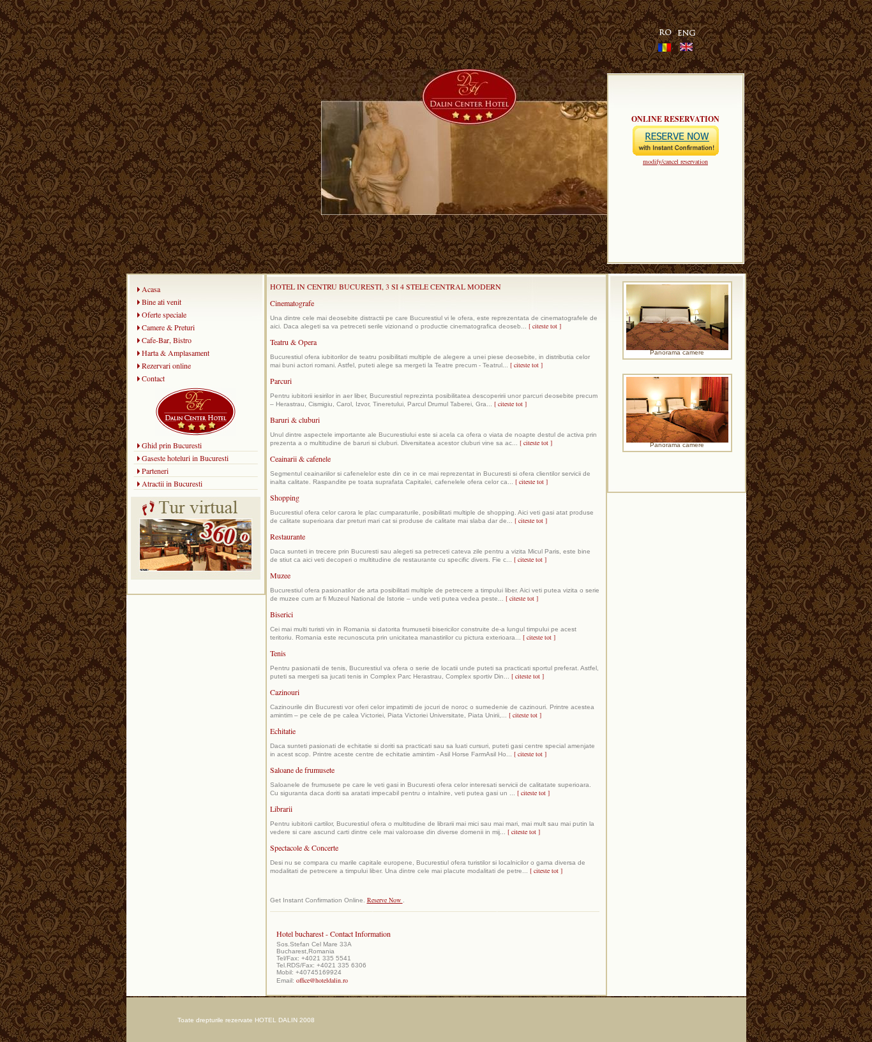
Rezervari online (166, 365)
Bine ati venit (161, 302)
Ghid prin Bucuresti (172, 445)
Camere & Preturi (168, 327)
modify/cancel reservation (675, 161)
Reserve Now (385, 899)
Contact (153, 378)
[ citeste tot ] (545, 325)
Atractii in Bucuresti (172, 483)
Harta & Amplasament (175, 353)
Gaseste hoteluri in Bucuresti (185, 458)
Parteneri (155, 471)
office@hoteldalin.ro (322, 980)
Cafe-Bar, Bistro (167, 340)
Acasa (151, 289)
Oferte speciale (164, 314)
